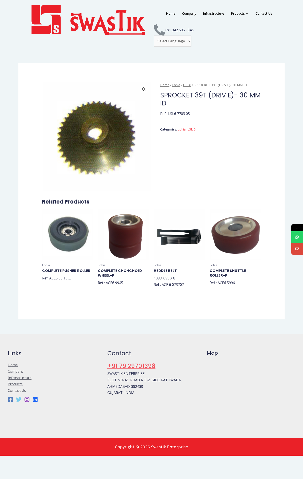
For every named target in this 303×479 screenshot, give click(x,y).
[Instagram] (27, 399)
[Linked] (35, 399)
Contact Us (264, 13)
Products (238, 13)
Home (170, 13)
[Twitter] (19, 399)
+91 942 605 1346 (179, 30)
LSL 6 (187, 85)
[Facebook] (10, 399)
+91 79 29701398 (131, 366)
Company (189, 13)
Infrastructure (213, 13)
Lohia (176, 85)
